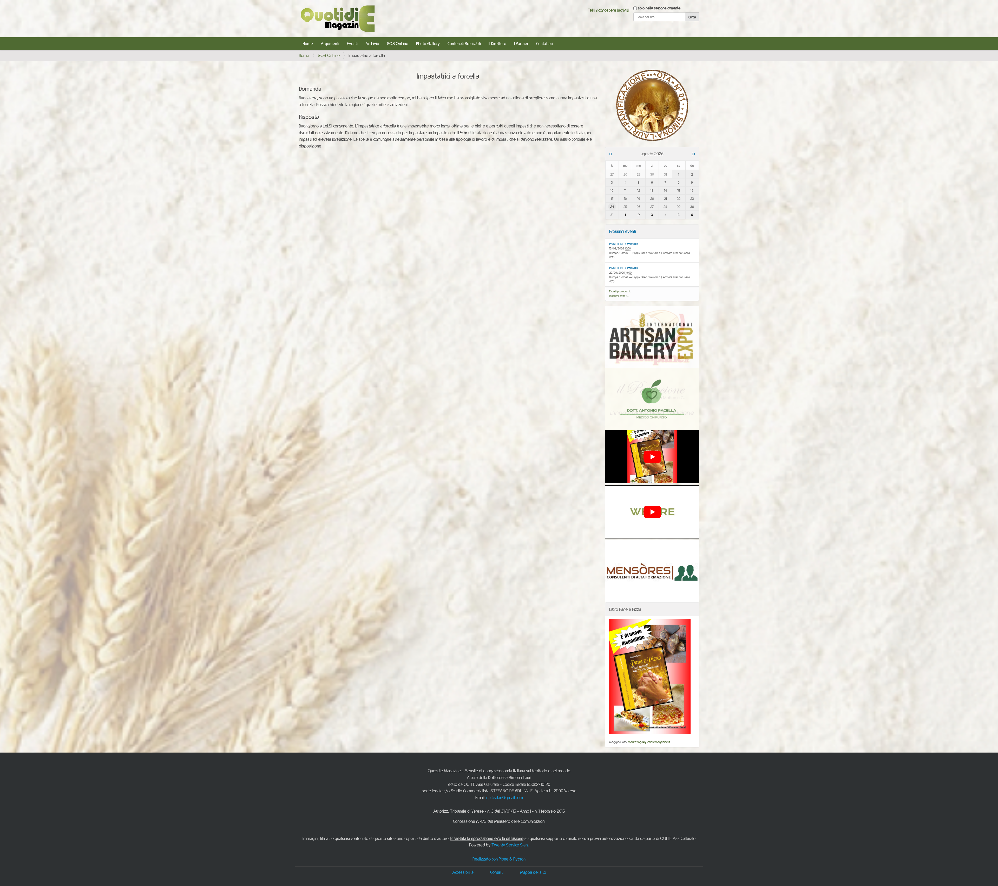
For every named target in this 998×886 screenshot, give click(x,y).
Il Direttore (497, 43)
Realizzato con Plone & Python (499, 859)
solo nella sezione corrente (659, 8)
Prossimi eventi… (619, 296)
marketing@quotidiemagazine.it (649, 742)
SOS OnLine (397, 43)
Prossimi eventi (622, 231)
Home (308, 43)
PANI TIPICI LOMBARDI (623, 244)
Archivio (372, 43)
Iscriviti (623, 10)
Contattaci (544, 43)
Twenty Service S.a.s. (510, 845)
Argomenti (330, 43)
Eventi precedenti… (620, 291)
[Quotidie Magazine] (337, 18)
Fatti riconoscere (602, 10)
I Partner (521, 43)
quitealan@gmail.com (504, 797)
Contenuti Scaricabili (464, 43)
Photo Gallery (428, 43)
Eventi (352, 43)
